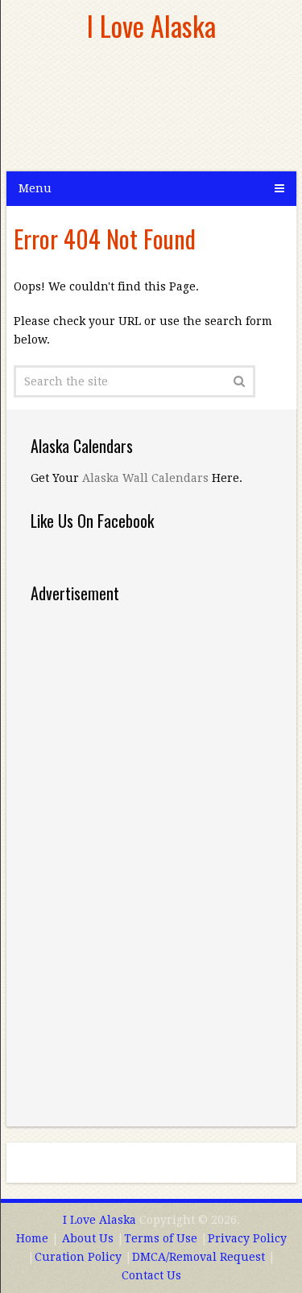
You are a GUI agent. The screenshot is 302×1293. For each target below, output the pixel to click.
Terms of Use (160, 1238)
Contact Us (151, 1275)
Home (32, 1238)
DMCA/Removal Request (198, 1256)
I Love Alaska (151, 25)
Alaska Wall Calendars (145, 477)
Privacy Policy (247, 1238)
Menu (35, 188)
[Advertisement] (135, 112)
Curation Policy (78, 1256)
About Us (88, 1238)
